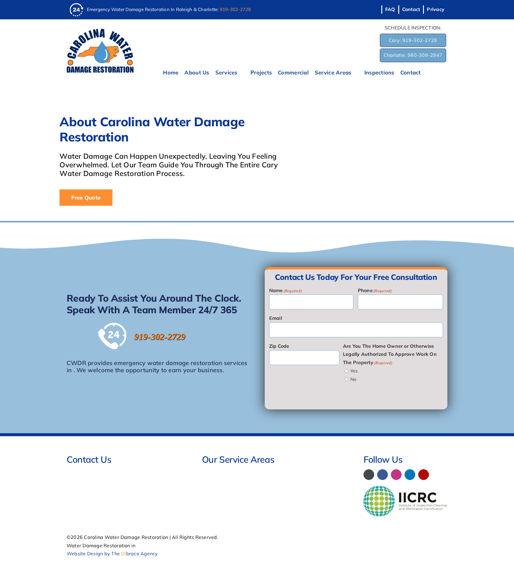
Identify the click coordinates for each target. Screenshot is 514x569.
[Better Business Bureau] (368, 474)
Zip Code (279, 346)
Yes (354, 371)
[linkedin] (410, 474)
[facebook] (382, 474)
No (353, 379)
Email (275, 318)
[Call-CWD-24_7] (76, 5)
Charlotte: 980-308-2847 (413, 55)
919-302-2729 (235, 9)
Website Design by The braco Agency (112, 553)
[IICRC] (405, 488)
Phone (375, 290)
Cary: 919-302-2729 (413, 40)
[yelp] (423, 474)
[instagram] (396, 474)
